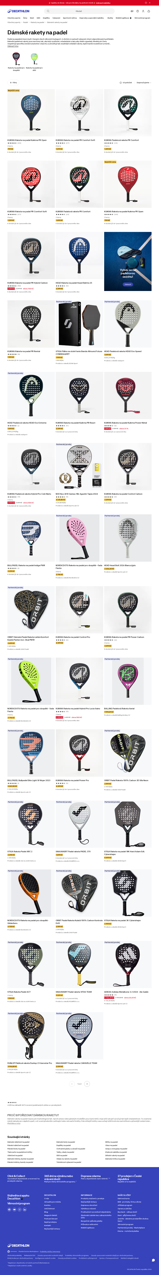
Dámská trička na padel (115, 1159)
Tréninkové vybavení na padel (68, 1162)
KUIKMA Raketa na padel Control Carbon (123, 494)
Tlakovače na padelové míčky (19, 1152)
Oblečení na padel (15, 1155)
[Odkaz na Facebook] (9, 1209)
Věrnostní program (142, 18)
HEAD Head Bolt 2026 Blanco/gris (120, 565)
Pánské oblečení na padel (18, 1145)
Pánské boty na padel (16, 1149)
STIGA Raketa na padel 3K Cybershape (122, 920)
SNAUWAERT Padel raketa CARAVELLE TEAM (76, 1063)
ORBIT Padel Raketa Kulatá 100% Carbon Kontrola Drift (79, 921)
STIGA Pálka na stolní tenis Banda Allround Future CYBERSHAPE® (79, 352)
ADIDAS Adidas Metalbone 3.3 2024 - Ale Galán (126, 992)
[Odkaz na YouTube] (14, 1209)
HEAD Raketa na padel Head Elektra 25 (74, 283)
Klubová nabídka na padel (116, 1152)
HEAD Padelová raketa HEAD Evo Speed (122, 351)
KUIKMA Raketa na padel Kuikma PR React (75, 423)
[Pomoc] (137, 11)
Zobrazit (128, 284)
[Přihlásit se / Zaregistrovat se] (143, 11)
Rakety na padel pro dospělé (16, 69)
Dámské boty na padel (65, 1142)
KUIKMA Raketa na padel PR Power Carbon (124, 637)
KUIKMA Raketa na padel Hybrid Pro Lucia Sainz (78, 708)
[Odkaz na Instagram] (19, 1209)
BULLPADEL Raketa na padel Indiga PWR (26, 565)
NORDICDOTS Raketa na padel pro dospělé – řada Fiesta (79, 566)
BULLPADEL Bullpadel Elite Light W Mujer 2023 (28, 780)
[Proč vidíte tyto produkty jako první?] (121, 83)
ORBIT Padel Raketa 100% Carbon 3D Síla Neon (126, 780)
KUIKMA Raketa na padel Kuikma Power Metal (125, 423)
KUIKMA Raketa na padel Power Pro (72, 780)
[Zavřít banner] (150, 3)
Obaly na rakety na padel (66, 1159)
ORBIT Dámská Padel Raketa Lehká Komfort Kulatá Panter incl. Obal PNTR (28, 638)
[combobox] (144, 83)
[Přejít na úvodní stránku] (18, 11)
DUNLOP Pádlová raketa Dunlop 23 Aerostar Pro (29, 1063)
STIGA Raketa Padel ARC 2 (19, 851)
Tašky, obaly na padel (65, 1152)
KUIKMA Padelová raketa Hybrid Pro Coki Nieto (29, 494)
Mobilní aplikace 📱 (124, 18)
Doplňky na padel (63, 1145)
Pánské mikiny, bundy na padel (20, 1162)
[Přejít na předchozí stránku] (72, 1084)
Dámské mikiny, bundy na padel (20, 1159)
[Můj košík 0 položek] (149, 11)
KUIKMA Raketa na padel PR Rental (23, 351)
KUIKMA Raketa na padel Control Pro (73, 637)
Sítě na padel (61, 1155)
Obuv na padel (111, 1145)
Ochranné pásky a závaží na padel (70, 1149)
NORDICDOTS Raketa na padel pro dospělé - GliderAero (28, 921)
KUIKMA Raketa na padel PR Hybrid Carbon (27, 283)
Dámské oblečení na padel (18, 1142)
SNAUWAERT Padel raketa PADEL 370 (73, 851)
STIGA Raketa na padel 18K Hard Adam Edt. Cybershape (124, 852)
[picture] (31, 112)
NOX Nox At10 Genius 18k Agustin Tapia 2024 (77, 494)
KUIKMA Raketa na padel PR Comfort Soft (75, 140)
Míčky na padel (111, 1142)
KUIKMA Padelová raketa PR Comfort (121, 140)
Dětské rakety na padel (115, 1155)
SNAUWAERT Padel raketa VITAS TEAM (74, 992)
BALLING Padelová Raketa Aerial (119, 708)
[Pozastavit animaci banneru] (146, 3)
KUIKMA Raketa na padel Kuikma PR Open (27, 140)
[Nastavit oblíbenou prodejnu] (132, 11)
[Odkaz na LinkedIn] (25, 1209)
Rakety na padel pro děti (34, 69)
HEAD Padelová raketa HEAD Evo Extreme (26, 423)
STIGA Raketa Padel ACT (19, 992)
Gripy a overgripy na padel (116, 1149)
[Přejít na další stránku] (87, 1084)
